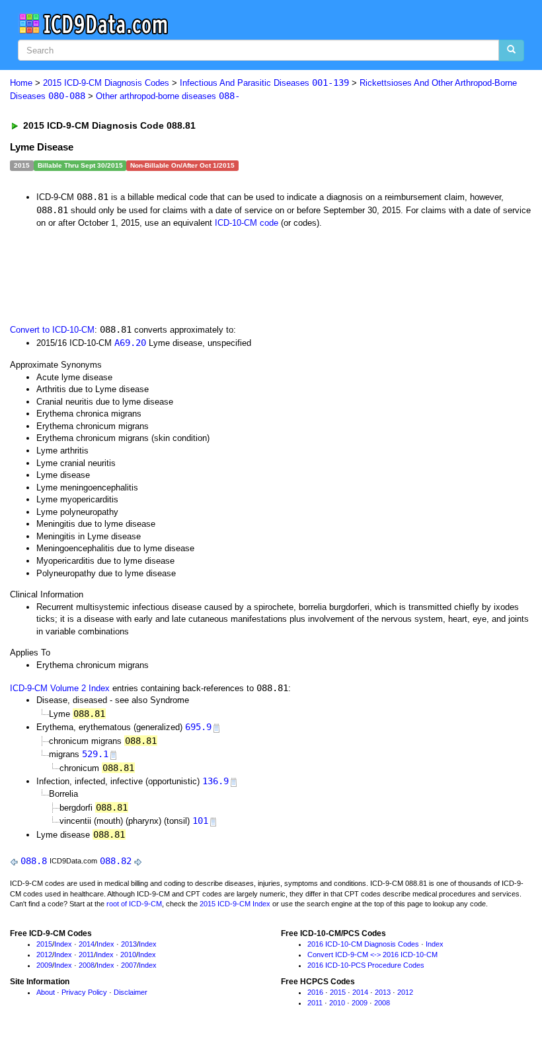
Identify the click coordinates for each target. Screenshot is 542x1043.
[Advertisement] (245, 274)
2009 (44, 965)
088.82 (116, 861)
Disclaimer (130, 992)
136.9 (215, 781)
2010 (128, 955)
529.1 (95, 754)
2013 (129, 944)
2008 (87, 965)
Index (63, 944)
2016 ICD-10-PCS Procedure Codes (365, 965)
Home (21, 83)
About (45, 992)
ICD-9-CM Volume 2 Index (60, 688)
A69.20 (130, 342)
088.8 (33, 861)
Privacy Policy (84, 992)
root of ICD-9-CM (134, 904)
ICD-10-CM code (246, 223)
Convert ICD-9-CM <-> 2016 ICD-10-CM (372, 955)
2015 (44, 944)
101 (200, 820)
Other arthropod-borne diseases (168, 96)
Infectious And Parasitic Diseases (264, 83)
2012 (44, 955)
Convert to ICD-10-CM (52, 330)
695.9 (198, 727)
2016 (315, 992)
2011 (86, 955)
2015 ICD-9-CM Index (235, 904)
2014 (87, 944)
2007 (129, 965)
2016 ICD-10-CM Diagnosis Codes (363, 944)
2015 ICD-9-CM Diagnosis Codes (106, 83)
